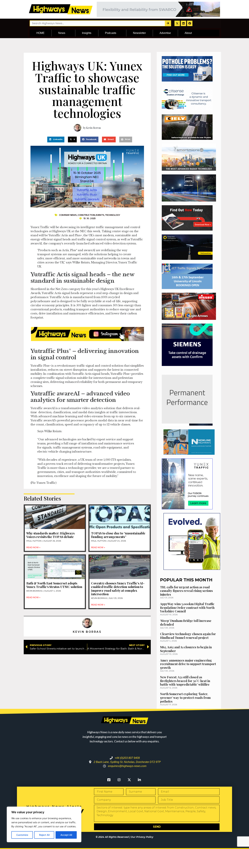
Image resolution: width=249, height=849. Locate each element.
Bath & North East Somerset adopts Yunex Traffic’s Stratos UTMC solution (54, 585)
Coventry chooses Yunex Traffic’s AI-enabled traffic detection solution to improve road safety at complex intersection (117, 588)
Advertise (165, 33)
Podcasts (110, 33)
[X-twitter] (177, 23)
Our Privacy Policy (142, 836)
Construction (86, 215)
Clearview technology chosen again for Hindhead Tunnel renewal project (188, 636)
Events (100, 215)
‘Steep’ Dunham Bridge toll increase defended (185, 622)
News (61, 33)
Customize (22, 834)
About (188, 33)
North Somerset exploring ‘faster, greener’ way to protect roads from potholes (185, 697)
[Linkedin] (183, 23)
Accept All (66, 834)
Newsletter (139, 33)
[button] (55, 139)
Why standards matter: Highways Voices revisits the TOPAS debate (50, 535)
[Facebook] (189, 23)
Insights (86, 33)
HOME (40, 33)
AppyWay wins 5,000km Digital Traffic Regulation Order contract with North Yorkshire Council (187, 607)
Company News (68, 215)
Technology (112, 215)
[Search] (168, 23)
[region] (44, 824)
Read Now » (33, 547)
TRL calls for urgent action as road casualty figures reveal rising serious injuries (186, 590)
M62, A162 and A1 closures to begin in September (186, 649)
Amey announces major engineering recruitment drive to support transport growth (188, 664)
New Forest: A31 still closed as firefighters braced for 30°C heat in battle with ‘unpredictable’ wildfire (185, 680)
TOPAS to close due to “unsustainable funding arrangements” (118, 535)
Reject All (44, 834)
